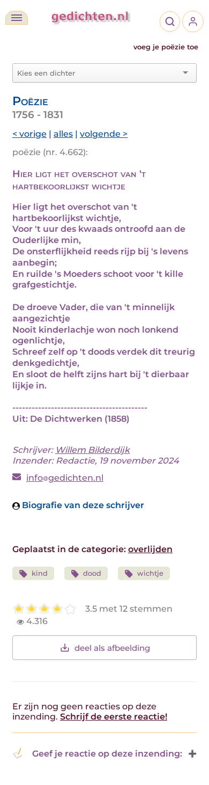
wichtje (150, 573)
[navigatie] (16, 18)
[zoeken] (170, 21)
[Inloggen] (193, 21)
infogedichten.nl (64, 478)
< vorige (29, 134)
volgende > (104, 134)
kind (40, 573)
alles (63, 134)
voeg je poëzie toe (165, 47)
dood (92, 573)
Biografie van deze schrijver (82, 505)
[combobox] (98, 73)
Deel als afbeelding (112, 648)
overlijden (150, 549)
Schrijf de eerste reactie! (113, 716)
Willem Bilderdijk (92, 450)
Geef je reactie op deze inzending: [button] (107, 754)
